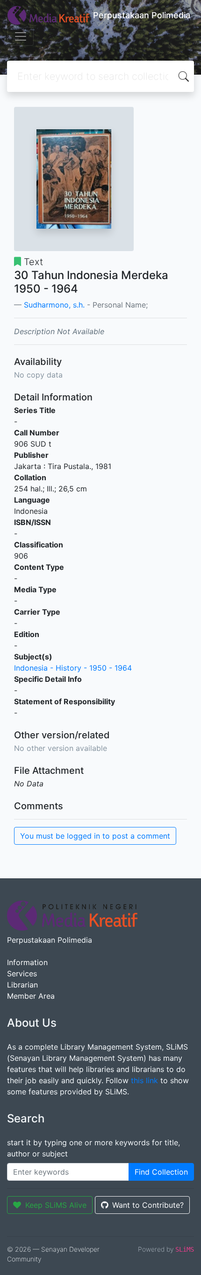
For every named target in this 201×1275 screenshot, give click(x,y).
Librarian (22, 984)
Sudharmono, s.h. (54, 304)
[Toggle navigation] (20, 36)
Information (27, 962)
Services (22, 973)
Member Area (31, 996)
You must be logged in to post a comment (95, 836)
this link (144, 1080)
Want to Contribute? (148, 1205)
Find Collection (161, 1172)
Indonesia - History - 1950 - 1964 (73, 668)
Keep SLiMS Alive (55, 1205)
